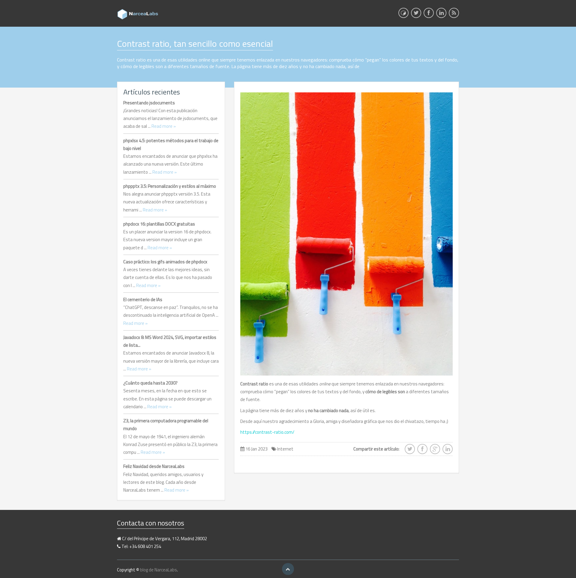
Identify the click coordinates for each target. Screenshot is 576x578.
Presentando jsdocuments (149, 102)
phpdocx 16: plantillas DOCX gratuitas (159, 223)
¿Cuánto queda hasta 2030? (150, 382)
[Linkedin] (441, 14)
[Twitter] (416, 14)
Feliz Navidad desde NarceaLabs (153, 466)
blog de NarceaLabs (158, 569)
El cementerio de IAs (142, 299)
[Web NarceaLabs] (403, 12)
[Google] (435, 450)
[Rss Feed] (453, 14)
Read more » (164, 126)
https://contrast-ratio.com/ (267, 432)
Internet (285, 448)
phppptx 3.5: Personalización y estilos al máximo (169, 186)
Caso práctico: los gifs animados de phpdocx (165, 261)
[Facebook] (428, 14)
